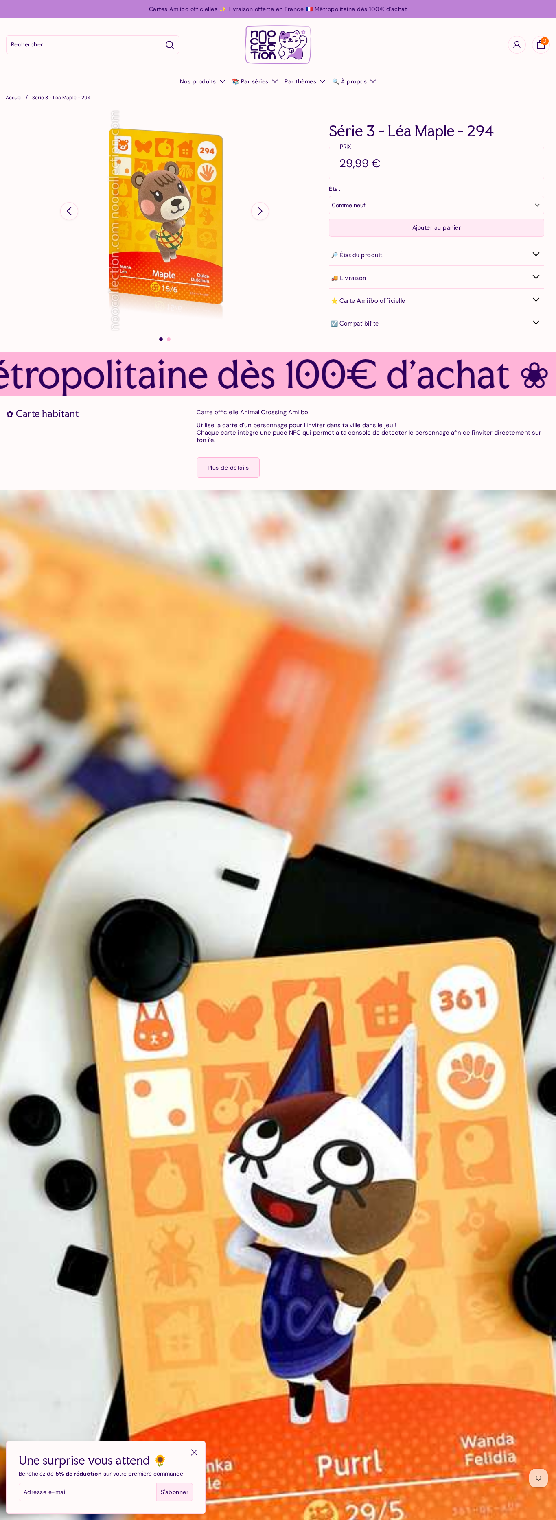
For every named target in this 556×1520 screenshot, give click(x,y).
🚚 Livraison (348, 278)
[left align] (69, 211)
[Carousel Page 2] (169, 339)
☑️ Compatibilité (355, 323)
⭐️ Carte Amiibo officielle (368, 300)
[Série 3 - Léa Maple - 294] (165, 220)
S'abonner (175, 1492)
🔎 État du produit (357, 255)
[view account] (517, 45)
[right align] (260, 211)
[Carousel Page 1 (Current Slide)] (161, 339)
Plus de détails (228, 467)
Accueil (14, 97)
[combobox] (84, 45)
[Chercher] (170, 45)
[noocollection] (278, 45)
